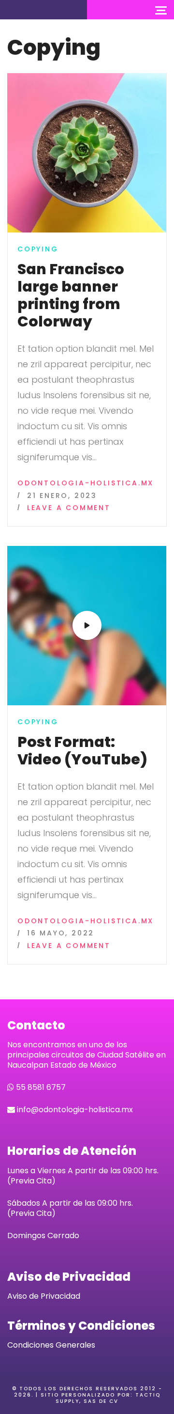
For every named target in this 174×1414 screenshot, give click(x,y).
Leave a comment (69, 508)
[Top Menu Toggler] (161, 10)
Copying (37, 249)
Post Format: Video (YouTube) (82, 750)
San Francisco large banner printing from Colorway (70, 295)
